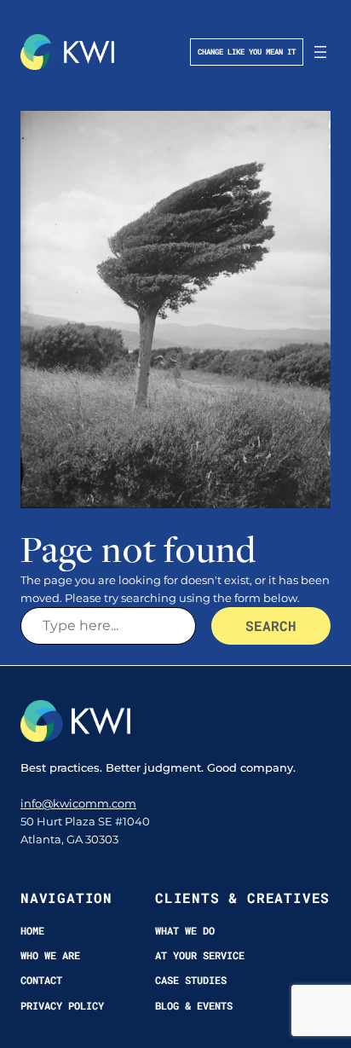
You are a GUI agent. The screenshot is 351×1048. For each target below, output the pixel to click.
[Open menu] (320, 52)
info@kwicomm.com (78, 803)
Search (270, 625)
